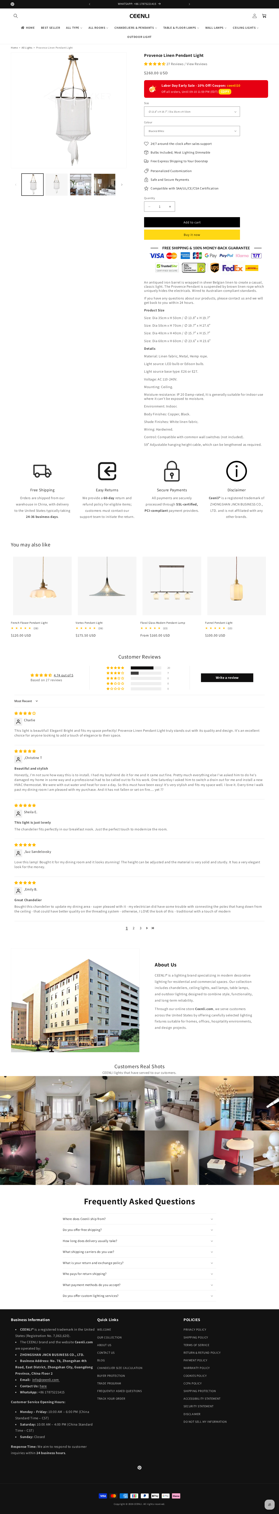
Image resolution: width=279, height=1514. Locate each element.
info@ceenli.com (46, 1379)
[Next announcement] (189, 4)
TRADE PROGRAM (109, 1383)
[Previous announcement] (89, 4)
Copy (225, 91)
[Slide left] (15, 184)
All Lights (27, 47)
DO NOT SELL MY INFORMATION (205, 1422)
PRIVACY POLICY (195, 1330)
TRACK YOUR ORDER (111, 1399)
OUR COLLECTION (109, 1337)
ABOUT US (104, 1345)
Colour (148, 122)
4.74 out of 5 (63, 675)
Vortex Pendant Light (89, 623)
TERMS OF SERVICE (196, 1345)
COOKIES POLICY (195, 1376)
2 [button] (134, 928)
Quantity (149, 198)
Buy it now (192, 235)
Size (146, 103)
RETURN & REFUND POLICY (202, 1353)
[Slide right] (122, 184)
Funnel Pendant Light (219, 623)
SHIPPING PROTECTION (200, 1391)
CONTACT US (106, 1353)
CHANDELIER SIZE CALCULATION (119, 1368)
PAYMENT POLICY (195, 1360)
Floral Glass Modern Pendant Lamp (162, 623)
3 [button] (141, 928)
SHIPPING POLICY (196, 1337)
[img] (25, 713)
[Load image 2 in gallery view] (56, 184)
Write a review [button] (227, 677)
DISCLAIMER (192, 1414)
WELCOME (104, 1330)
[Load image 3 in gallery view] (81, 184)
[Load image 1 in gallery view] (32, 184)
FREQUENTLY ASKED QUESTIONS (119, 1391)
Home (14, 47)
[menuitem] (27, 27)
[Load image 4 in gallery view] (105, 184)
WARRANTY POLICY (197, 1368)
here (43, 1386)
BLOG (101, 1360)
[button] (15, 16)
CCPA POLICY (193, 1383)
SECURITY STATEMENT (199, 1406)
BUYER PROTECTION (111, 1376)
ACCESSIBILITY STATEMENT (202, 1399)
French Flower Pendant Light (29, 623)
